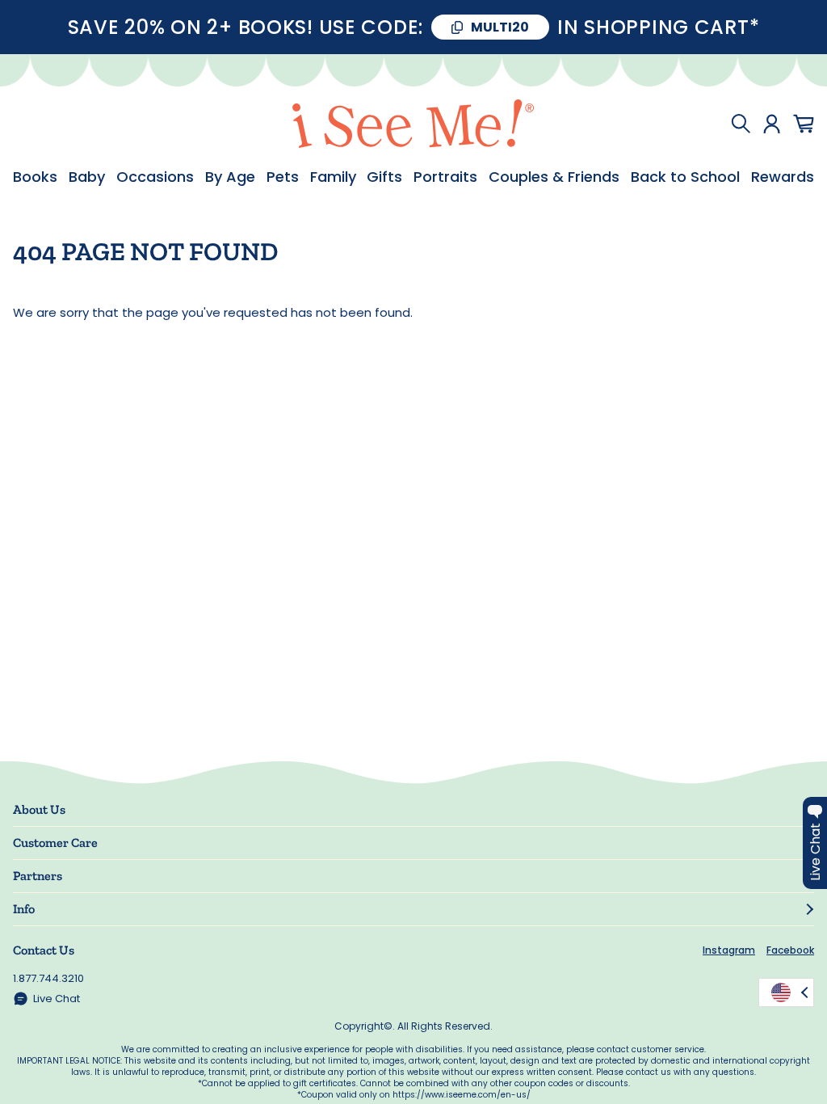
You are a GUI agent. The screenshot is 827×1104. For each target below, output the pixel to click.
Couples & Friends (554, 177)
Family (333, 177)
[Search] (740, 123)
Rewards (782, 177)
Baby (87, 177)
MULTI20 (500, 27)
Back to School (685, 177)
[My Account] (771, 123)
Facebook (790, 950)
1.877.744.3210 (48, 978)
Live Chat (56, 998)
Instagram (729, 950)
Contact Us (43, 950)
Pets (283, 177)
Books (35, 177)
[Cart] (803, 123)
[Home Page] (413, 123)
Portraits (445, 177)
